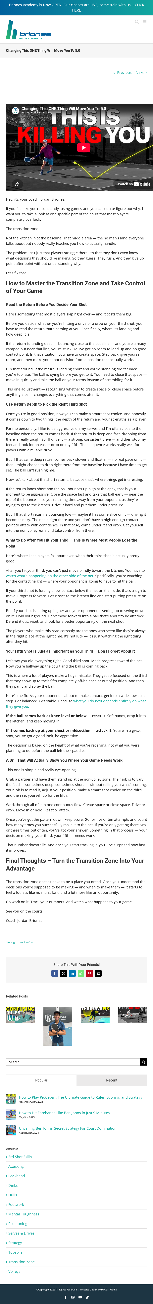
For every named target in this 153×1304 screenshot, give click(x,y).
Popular (41, 1080)
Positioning (17, 1223)
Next (139, 72)
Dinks (13, 1185)
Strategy (10, 942)
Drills (12, 1195)
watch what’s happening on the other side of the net (49, 575)
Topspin (15, 1252)
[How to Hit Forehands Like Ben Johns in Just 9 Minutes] (11, 1112)
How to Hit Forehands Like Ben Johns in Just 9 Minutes (64, 1112)
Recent (111, 1080)
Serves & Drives (21, 1233)
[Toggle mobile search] (137, 22)
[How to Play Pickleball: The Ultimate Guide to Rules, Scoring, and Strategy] (11, 1096)
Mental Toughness (23, 1214)
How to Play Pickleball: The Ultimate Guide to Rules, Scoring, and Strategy (80, 1097)
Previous (124, 72)
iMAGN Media (109, 1289)
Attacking (16, 1166)
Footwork (16, 1204)
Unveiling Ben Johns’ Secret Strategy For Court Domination (68, 1128)
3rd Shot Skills (20, 1156)
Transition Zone (25, 942)
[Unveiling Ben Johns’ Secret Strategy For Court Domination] (11, 1127)
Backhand (16, 1175)
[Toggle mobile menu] (145, 22)
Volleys (14, 1271)
